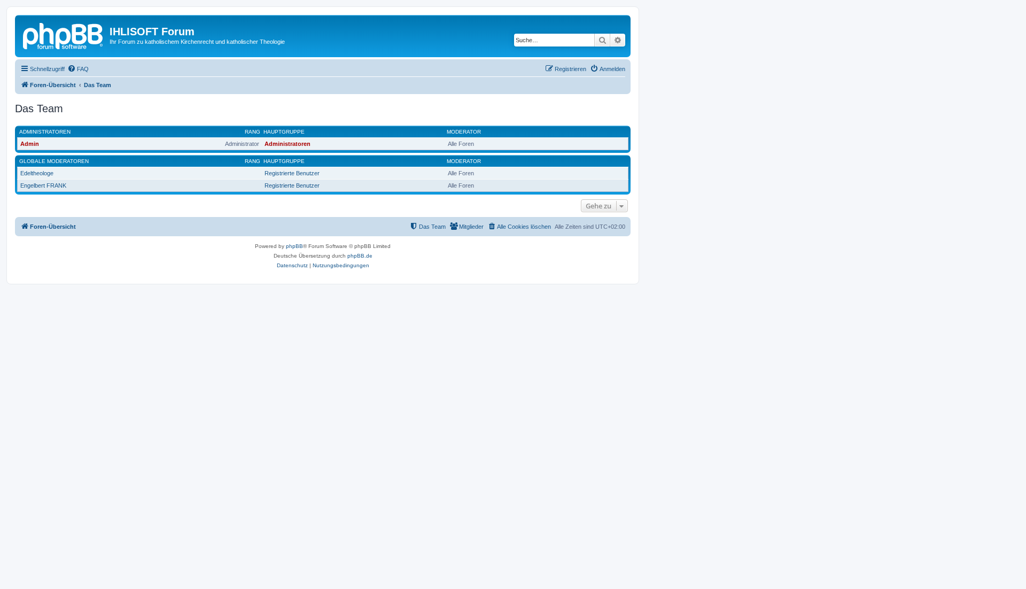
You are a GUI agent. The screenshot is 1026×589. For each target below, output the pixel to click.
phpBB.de (359, 256)
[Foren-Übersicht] (64, 35)
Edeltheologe (36, 173)
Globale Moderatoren (54, 161)
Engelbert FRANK (43, 185)
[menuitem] (78, 69)
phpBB (294, 246)
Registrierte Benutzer (292, 173)
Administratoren (45, 132)
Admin (29, 144)
